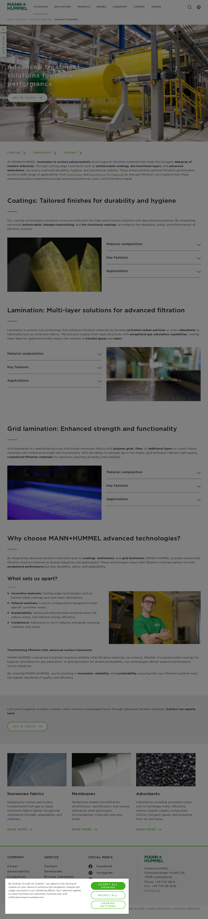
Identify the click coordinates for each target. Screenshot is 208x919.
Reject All (108, 895)
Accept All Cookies (108, 886)
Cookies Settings (108, 904)
